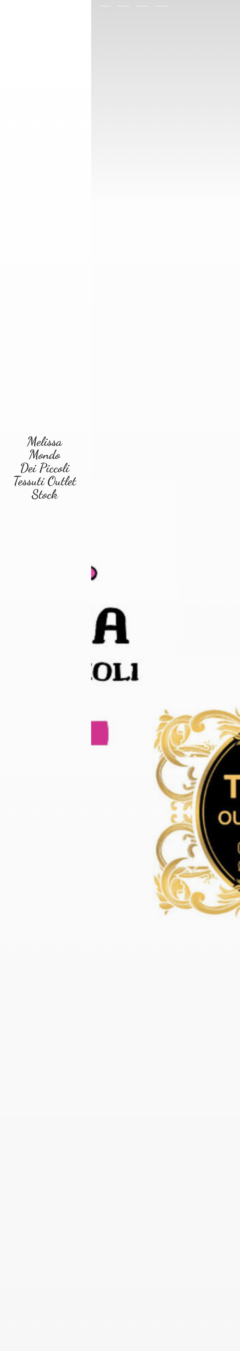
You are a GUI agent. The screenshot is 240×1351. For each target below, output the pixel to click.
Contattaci (161, 6)
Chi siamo (123, 6)
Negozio (105, 6)
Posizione (142, 6)
